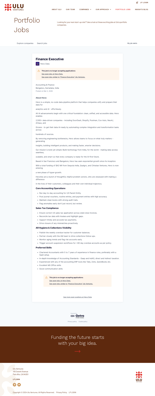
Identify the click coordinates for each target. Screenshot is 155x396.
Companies (84, 9)
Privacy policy (72, 321)
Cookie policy (83, 321)
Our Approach (102, 9)
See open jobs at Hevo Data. (52, 74)
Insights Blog (141, 9)
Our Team (70, 9)
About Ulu (56, 9)
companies (25, 43)
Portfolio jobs (123, 9)
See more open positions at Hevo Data (77, 297)
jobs (42, 43)
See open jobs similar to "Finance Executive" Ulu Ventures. (63, 77)
